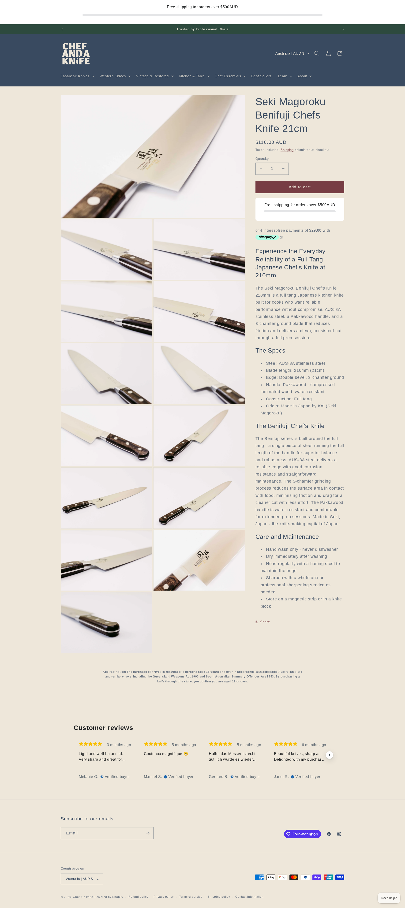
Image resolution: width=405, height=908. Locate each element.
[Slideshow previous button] (75, 755)
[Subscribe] (147, 833)
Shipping (287, 149)
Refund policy (138, 896)
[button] (77, 76)
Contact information (249, 896)
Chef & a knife (83, 897)
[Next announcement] (343, 29)
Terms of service (190, 896)
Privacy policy (164, 896)
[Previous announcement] (62, 29)
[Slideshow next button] (329, 755)
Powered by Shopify (108, 897)
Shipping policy (219, 896)
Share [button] (265, 622)
